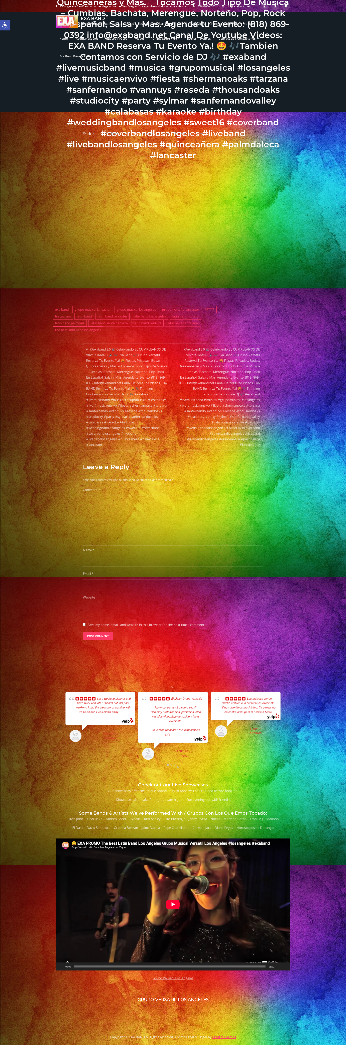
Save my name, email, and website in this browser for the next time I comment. (146, 624)
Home (63, 38)
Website (89, 597)
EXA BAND (93, 18)
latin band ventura (147, 323)
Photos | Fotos (116, 38)
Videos (139, 38)
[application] (173, 904)
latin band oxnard (185, 316)
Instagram (63, 316)
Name (89, 550)
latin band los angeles (149, 316)
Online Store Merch (165, 38)
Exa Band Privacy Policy (75, 56)
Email (88, 573)
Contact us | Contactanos (237, 38)
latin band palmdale (69, 323)
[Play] (61, 966)
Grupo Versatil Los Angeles (173, 978)
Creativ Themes (224, 1037)
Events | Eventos (199, 38)
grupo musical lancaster (93, 309)
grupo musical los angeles (136, 309)
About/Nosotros (87, 38)
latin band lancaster (112, 316)
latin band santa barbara (109, 323)
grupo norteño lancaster (180, 309)
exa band (62, 309)
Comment (91, 490)
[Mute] (279, 966)
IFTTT (209, 309)
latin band (84, 316)
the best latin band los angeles (78, 330)
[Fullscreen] (285, 966)
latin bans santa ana (182, 323)
